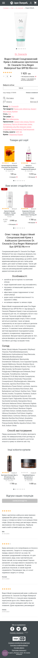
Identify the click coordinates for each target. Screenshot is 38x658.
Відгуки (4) (14, 163)
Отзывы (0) (33, 472)
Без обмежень (12, 119)
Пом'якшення (28, 129)
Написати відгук (20, 501)
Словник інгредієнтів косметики (19, 643)
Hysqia (9, 216)
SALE (4, 189)
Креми (15, 111)
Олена (4, 610)
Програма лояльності (19, 650)
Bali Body (29, 216)
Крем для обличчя (22, 109)
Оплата (9, 102)
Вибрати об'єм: (8, 85)
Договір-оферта (19, 648)
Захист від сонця (21, 122)
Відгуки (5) (33, 208)
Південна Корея (16, 134)
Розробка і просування (16, 633)
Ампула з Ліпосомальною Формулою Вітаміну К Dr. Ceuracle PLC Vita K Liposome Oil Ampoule (28, 169)
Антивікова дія (9, 127)
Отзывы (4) (14, 472)
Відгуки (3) (14, 208)
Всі (9, 114)
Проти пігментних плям (22, 124)
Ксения (4, 577)
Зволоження (16, 129)
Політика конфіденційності (19, 645)
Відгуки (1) (33, 163)
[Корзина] (35, 3)
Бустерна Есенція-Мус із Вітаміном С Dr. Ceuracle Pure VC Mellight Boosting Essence (9, 478)
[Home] (18, 3)
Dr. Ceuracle (21, 54)
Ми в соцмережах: (19, 625)
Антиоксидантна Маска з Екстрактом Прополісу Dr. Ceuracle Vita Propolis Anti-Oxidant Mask (9, 169)
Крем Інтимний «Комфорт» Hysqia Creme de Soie (9, 213)
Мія (3, 531)
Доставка (10, 98)
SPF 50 (19, 132)
